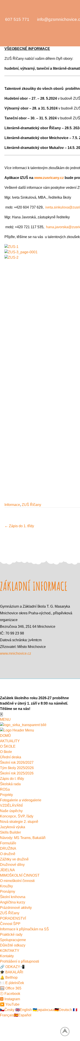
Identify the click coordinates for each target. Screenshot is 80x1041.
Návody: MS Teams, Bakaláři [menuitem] (23, 838)
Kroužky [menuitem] (6, 886)
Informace (12, 505)
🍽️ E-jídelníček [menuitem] (12, 983)
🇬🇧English (23, 1010)
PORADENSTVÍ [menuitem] (13, 918)
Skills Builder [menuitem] (10, 832)
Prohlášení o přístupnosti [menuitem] (19, 961)
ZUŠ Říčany (31, 505)
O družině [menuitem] (7, 854)
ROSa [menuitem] (5, 789)
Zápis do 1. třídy (19, 526)
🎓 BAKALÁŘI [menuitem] (11, 972)
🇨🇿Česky (7, 1010)
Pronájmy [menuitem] (7, 891)
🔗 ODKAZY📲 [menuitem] (12, 967)
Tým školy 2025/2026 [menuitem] (17, 768)
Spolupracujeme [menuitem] (13, 940)
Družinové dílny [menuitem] (12, 865)
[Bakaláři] (4, 30)
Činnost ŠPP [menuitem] (10, 924)
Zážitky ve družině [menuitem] (14, 859)
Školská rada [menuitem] (10, 784)
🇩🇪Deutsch (63, 1010)
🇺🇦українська (43, 1010)
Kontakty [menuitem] (7, 956)
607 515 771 (17, 19)
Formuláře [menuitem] (8, 843)
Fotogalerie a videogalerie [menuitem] (20, 800)
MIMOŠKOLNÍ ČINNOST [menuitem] (20, 875)
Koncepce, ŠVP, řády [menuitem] (16, 816)
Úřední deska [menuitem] (10, 757)
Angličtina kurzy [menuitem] (12, 902)
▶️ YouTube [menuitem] (10, 1004)
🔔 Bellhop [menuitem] (9, 977)
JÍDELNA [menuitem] (7, 870)
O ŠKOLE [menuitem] (8, 746)
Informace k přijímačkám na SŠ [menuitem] (24, 929)
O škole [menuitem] (6, 752)
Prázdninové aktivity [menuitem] (16, 908)
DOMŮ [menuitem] (5, 736)
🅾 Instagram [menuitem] (10, 999)
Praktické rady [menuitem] (11, 934)
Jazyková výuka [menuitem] (12, 827)
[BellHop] (13, 30)
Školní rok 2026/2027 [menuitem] (17, 762)
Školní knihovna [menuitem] (12, 897)
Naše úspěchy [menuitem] (11, 811)
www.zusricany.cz (49, 178)
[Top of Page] (67, 1031)
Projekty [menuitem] (6, 795)
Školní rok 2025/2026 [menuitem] (17, 773)
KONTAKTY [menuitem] (9, 951)
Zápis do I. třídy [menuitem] (12, 779)
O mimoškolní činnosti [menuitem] (17, 881)
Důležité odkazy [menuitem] (12, 945)
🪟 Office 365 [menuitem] (10, 988)
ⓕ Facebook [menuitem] (10, 994)
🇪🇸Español (22, 1015)
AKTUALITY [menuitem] (10, 741)
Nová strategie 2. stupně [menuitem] (19, 822)
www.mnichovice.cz (15, 653)
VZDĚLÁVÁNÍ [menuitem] (11, 805)
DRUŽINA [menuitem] (8, 848)
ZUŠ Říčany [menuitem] (9, 913)
